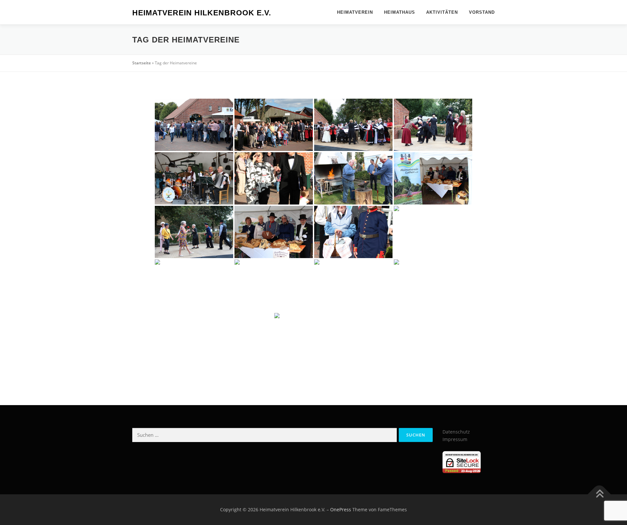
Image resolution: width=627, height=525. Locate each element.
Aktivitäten (442, 12)
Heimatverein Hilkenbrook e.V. (201, 12)
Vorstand (482, 12)
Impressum (454, 439)
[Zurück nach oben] (599, 494)
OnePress (340, 509)
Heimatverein (355, 12)
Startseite (141, 63)
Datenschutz (456, 432)
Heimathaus (399, 12)
